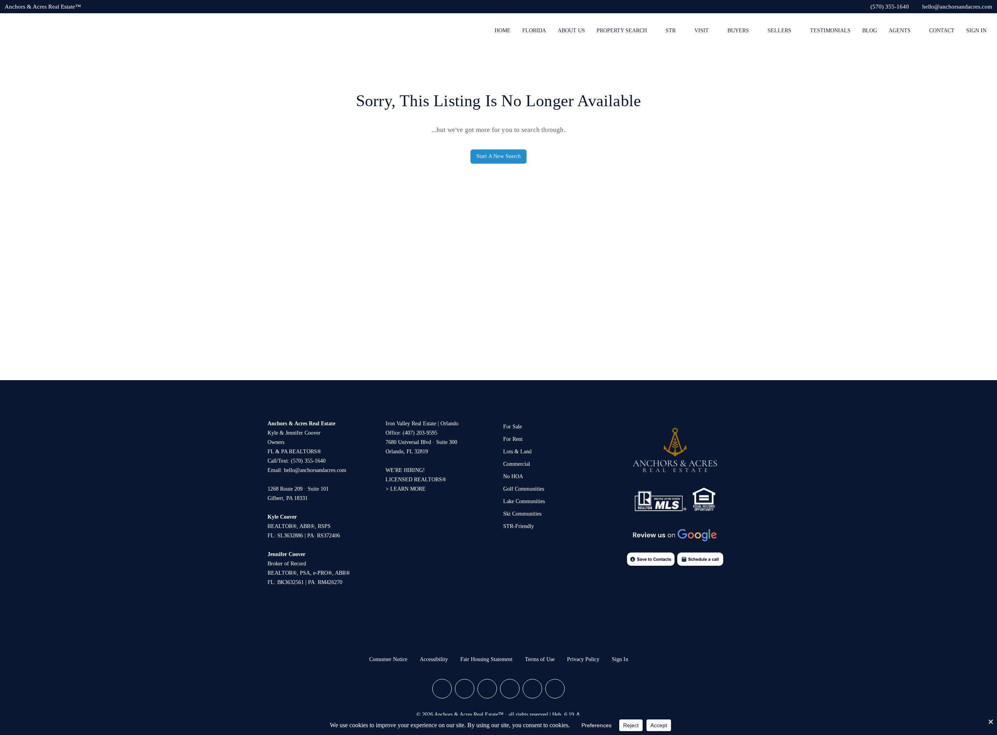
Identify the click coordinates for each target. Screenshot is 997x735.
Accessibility (434, 659)
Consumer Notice (388, 659)
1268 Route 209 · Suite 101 (298, 489)
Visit (701, 30)
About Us (571, 30)
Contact (942, 30)
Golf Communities (523, 489)
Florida (534, 30)
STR (671, 30)
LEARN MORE (408, 489)
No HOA (513, 476)
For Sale (512, 427)
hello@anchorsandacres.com (315, 470)
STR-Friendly (518, 526)
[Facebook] (442, 688)
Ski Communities (522, 514)
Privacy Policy (583, 659)
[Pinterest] (532, 688)
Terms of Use (540, 659)
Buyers (738, 30)
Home (503, 30)
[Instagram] (464, 688)
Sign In (976, 30)
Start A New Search (498, 156)
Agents (900, 30)
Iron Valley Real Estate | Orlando (422, 423)
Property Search (622, 30)
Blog (869, 30)
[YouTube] (510, 688)
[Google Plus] (487, 688)
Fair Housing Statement (486, 659)
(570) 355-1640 (308, 461)
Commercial (516, 464)
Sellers (779, 30)
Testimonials (830, 30)
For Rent (513, 439)
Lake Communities (524, 501)
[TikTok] (555, 688)
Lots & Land (517, 451)
